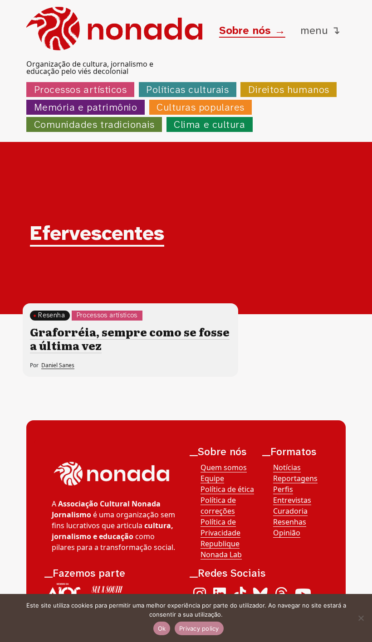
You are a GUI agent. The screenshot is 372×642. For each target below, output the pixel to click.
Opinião (286, 533)
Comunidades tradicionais (94, 124)
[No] (360, 618)
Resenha (51, 315)
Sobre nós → (252, 30)
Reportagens (295, 478)
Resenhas (289, 522)
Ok (162, 628)
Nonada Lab (221, 554)
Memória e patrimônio (85, 107)
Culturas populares (201, 107)
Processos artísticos (80, 89)
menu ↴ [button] (320, 30)
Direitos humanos (288, 89)
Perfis (283, 489)
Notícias (287, 467)
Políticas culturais (187, 89)
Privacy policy (199, 628)
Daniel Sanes (57, 365)
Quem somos (224, 467)
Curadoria (290, 511)
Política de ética (227, 489)
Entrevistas (292, 500)
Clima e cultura (209, 124)
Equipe (212, 478)
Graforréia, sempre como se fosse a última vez (130, 338)
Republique (220, 544)
